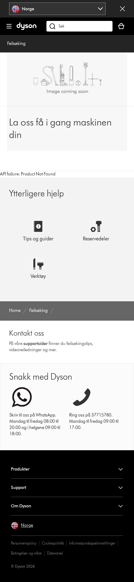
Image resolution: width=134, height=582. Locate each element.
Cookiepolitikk (53, 543)
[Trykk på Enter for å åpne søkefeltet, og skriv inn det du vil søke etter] (79, 26)
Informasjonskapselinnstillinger (92, 543)
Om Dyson (21, 506)
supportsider (35, 343)
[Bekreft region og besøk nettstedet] (122, 8)
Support (18, 487)
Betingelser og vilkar (26, 553)
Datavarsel (55, 553)
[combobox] (57, 8)
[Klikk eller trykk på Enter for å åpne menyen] (9, 26)
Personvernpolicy (23, 543)
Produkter (20, 469)
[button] (22, 525)
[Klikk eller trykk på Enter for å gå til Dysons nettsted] (26, 28)
